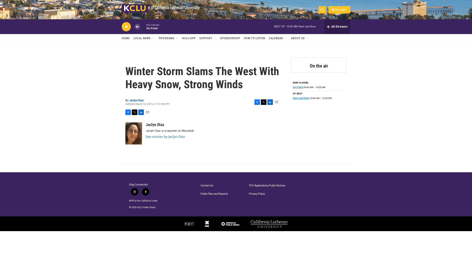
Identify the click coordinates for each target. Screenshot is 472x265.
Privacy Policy (257, 193)
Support (205, 38)
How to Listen (254, 38)
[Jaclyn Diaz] (133, 133)
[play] (126, 27)
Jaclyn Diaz (136, 100)
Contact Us (207, 185)
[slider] (143, 27)
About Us (298, 38)
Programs (166, 38)
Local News (142, 38)
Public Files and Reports (214, 193)
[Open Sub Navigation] (153, 38)
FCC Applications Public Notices (267, 185)
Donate (341, 10)
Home (126, 38)
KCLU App (189, 38)
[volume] (137, 27)
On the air (319, 66)
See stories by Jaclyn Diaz (165, 136)
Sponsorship (230, 38)
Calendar (276, 38)
